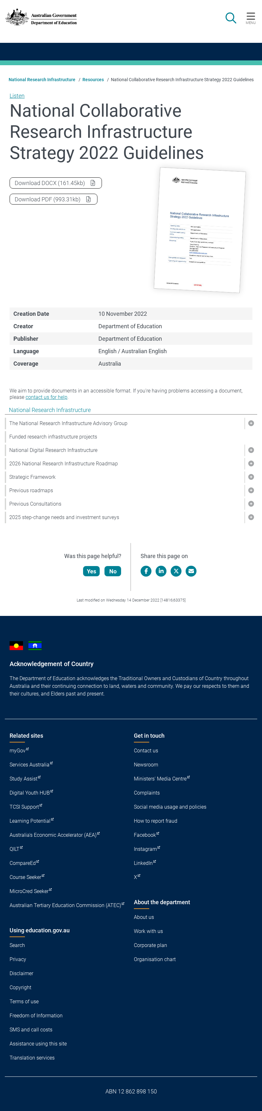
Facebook (145, 835)
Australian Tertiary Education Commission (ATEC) (65, 905)
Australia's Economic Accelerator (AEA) (53, 835)
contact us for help (46, 397)
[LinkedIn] (161, 571)
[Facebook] (146, 571)
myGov (18, 751)
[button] (250, 423)
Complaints (147, 793)
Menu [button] (251, 23)
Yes (91, 571)
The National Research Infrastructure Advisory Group (68, 423)
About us (144, 917)
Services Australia (30, 765)
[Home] (41, 17)
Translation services (32, 1058)
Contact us (146, 751)
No (113, 571)
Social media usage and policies (170, 807)
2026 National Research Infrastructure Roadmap (63, 464)
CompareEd (23, 863)
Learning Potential (30, 821)
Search (17, 945)
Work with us (148, 931)
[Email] (191, 571)
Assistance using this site (38, 1044)
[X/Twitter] (176, 571)
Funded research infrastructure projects (53, 437)
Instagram (145, 849)
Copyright (20, 987)
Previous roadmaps (31, 490)
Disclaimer (21, 973)
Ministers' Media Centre (160, 779)
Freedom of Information (36, 1016)
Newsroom (146, 765)
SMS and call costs (31, 1030)
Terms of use (24, 1001)
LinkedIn (143, 863)
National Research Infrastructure (42, 79)
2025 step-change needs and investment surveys (64, 517)
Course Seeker (25, 877)
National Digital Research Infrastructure (53, 450)
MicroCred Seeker (29, 891)
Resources (93, 79)
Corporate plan (150, 945)
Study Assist (23, 779)
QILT (14, 849)
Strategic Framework (32, 477)
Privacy (18, 959)
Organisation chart (155, 959)
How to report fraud (155, 821)
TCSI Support (24, 807)
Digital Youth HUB (30, 793)
